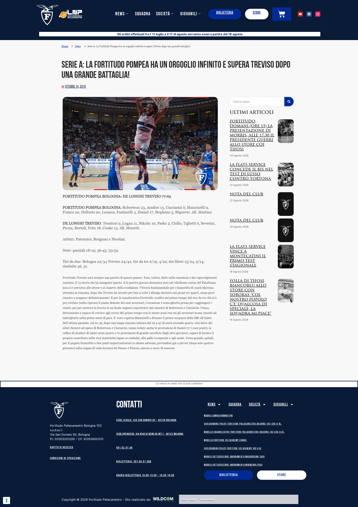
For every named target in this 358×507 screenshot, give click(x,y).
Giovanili (188, 14)
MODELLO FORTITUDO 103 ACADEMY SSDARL (225, 440)
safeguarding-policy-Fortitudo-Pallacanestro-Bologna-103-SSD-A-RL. (243, 424)
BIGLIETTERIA (224, 13)
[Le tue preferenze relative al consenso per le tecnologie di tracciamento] (6, 500)
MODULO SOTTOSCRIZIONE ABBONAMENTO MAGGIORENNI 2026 (234, 457)
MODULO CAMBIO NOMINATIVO (218, 416)
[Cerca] (289, 101)
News (120, 14)
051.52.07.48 (124, 448)
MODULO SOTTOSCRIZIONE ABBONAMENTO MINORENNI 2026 (233, 465)
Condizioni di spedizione (65, 458)
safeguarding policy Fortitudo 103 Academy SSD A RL (233, 448)
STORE (257, 13)
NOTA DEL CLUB (246, 194)
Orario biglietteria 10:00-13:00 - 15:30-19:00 (145, 475)
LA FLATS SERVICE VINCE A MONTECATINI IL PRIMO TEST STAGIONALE (248, 256)
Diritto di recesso (61, 447)
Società (163, 14)
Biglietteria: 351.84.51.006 (133, 461)
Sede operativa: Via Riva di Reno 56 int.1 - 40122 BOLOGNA (149, 434)
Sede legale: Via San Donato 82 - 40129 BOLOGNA (146, 420)
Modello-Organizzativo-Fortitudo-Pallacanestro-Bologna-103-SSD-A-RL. (244, 432)
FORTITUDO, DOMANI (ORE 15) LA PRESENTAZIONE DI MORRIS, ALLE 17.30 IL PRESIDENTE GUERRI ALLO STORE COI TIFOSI (252, 135)
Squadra (142, 14)
